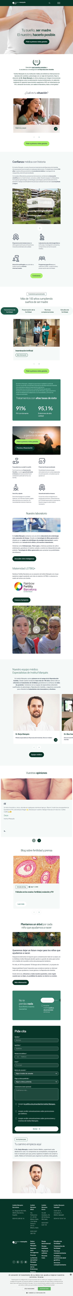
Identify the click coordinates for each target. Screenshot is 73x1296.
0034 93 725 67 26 (60, 1218)
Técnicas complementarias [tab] (47, 311)
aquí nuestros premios (39, 67)
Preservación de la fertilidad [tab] (28, 311)
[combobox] (71, 1274)
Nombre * (17, 1037)
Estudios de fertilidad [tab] (65, 311)
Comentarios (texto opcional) (23, 1086)
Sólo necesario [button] (29, 1288)
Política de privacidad (48, 1285)
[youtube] (25, 1262)
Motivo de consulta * (20, 1070)
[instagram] (17, 1262)
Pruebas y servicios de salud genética (60, 1258)
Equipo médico (36, 755)
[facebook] (13, 1262)
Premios (33, 1255)
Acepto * (36, 1105)
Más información (21, 982)
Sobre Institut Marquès (33, 1243)
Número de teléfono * (21, 1053)
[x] (21, 1262)
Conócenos (36, 276)
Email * (17, 1062)
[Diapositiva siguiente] (39, 137)
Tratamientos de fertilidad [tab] (9, 311)
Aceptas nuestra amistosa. (49, 1009)
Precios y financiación (24, 448)
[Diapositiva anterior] (34, 137)
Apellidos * (18, 1045)
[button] (36, 1293)
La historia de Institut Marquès (33, 1260)
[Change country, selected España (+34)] (17, 1057)
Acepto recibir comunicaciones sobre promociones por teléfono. (36, 1112)
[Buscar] (49, 3)
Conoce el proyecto (21, 600)
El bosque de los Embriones (34, 1267)
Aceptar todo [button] (44, 1288)
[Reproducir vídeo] (36, 629)
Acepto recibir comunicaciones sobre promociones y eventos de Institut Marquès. (36, 1119)
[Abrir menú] (59, 3)
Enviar (35, 1129)
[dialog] (36, 1284)
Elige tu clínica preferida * (22, 1078)
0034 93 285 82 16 (18, 1218)
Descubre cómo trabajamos (24, 559)
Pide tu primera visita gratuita (36, 42)
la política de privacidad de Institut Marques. (39, 1104)
